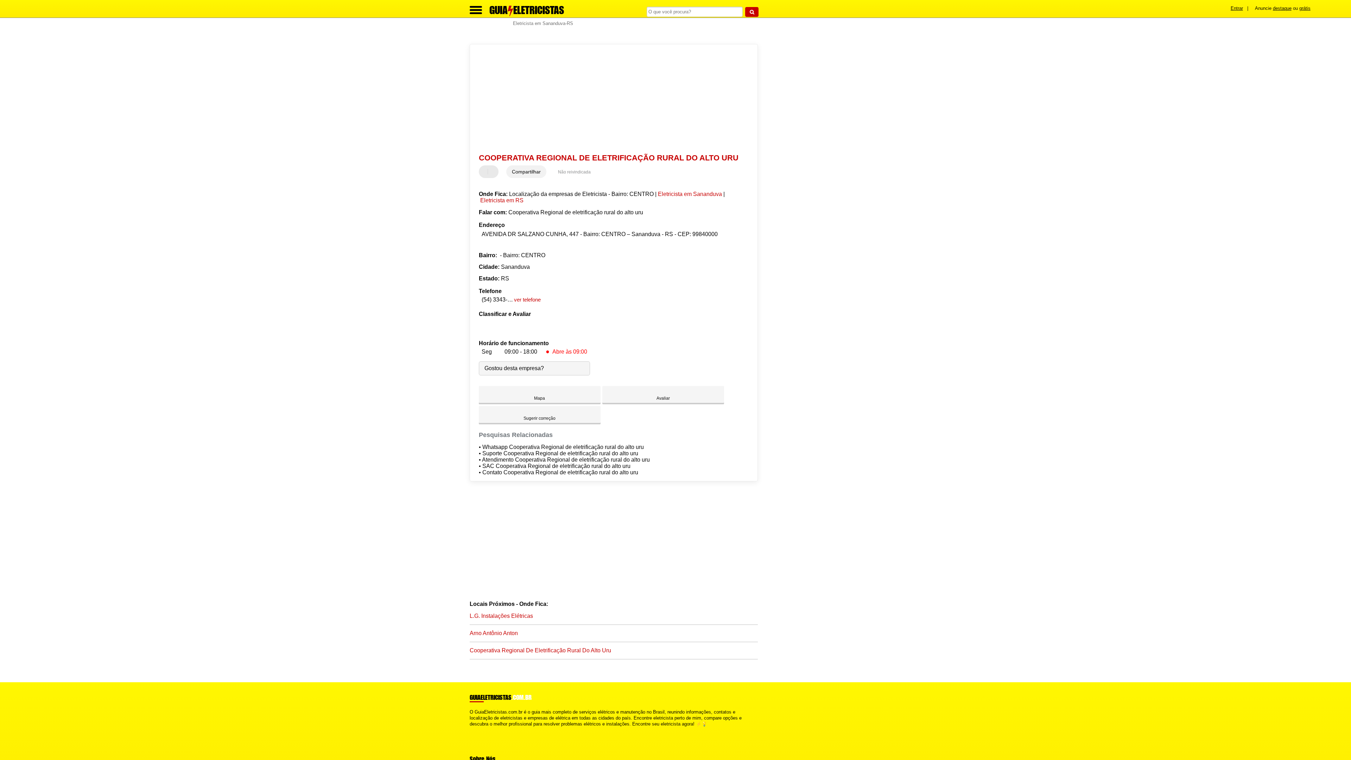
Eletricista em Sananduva (690, 194)
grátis (1305, 8)
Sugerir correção (540, 418)
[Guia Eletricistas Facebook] (471, 730)
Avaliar (663, 398)
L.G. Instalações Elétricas (501, 616)
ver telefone (527, 300)
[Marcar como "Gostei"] (485, 172)
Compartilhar (526, 172)
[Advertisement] (610, 99)
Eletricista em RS (502, 200)
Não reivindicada (574, 172)
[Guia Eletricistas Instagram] (477, 730)
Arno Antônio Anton (494, 633)
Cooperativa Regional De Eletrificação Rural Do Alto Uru (540, 650)
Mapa (539, 398)
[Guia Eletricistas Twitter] (474, 730)
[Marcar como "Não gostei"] (494, 172)
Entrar (1237, 8)
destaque (1282, 8)
